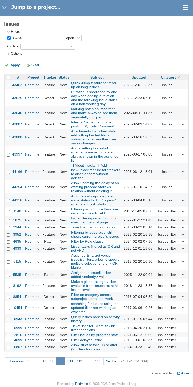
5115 (17, 261)
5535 (17, 275)
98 (52, 361)
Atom (185, 373)
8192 (17, 286)
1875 (17, 220)
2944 (17, 227)
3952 (17, 234)
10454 (17, 308)
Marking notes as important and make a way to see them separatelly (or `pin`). (94, 113)
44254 (17, 187)
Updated (139, 77)
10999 (17, 328)
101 (80, 361)
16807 (17, 347)
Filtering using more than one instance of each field (94, 211)
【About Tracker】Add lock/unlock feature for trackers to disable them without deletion (95, 171)
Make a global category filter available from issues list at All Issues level (94, 286)
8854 (17, 297)
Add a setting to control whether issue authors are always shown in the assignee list (94, 154)
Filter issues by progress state (95, 335)
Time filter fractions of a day (93, 227)
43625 (17, 98)
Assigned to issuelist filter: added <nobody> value (91, 274)
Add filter (12, 46)
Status (16, 38)
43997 (17, 154)
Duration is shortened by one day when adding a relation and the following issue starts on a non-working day (94, 98)
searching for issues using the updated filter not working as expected (95, 308)
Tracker (49, 77)
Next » (111, 361)
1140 (17, 211)
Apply (15, 65)
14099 (17, 340)
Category (168, 77)
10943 (17, 319)
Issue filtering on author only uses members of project (93, 220)
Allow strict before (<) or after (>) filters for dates (94, 347)
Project (33, 77)
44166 (17, 172)
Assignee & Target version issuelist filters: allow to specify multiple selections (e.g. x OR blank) (95, 261)
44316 (17, 200)
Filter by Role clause (87, 241)
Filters (15, 31)
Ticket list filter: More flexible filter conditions (93, 328)
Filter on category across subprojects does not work (92, 297)
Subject (97, 77)
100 (70, 361)
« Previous (15, 361)
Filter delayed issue (86, 340)
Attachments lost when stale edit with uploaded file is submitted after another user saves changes (93, 137)
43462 (17, 85)
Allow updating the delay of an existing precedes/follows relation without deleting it (95, 187)
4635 (17, 241)
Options (16, 53)
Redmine (32, 85)
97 (44, 361)
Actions (184, 85)
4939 (17, 248)
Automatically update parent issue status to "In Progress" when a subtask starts (93, 200)
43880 (17, 137)
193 (98, 361)
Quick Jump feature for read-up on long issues (94, 85)
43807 (17, 124)
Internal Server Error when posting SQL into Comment (92, 124)
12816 (17, 335)
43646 (17, 113)
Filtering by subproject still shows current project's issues (95, 234)
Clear (35, 65)
